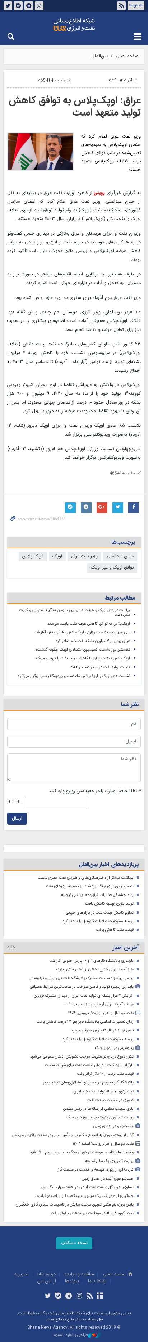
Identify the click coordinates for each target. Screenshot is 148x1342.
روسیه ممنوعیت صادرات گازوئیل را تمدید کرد (98, 921)
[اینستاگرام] (79, 1296)
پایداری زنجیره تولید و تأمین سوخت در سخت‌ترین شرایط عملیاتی (82, 986)
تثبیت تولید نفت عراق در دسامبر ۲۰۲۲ (100, 667)
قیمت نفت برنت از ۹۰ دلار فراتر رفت (105, 1074)
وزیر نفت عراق (84, 556)
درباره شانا (46, 1274)
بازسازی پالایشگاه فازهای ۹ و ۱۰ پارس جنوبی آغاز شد (92, 961)
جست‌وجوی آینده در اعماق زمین (108, 1178)
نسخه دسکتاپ (74, 1243)
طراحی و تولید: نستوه (71, 1335)
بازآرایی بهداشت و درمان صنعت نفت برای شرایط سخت (89, 1065)
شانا (74, 24)
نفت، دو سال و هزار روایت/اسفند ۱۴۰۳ (103, 1143)
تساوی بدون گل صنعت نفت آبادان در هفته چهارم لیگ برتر (87, 1187)
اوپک (57, 556)
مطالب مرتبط (120, 598)
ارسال (17, 818)
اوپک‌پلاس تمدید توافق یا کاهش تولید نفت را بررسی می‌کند (82, 658)
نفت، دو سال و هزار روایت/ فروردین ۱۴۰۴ (101, 1013)
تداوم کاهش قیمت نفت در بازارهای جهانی (100, 912)
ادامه (11, 947)
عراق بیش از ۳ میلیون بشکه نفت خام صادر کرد (93, 641)
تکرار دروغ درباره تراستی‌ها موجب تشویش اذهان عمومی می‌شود (82, 1056)
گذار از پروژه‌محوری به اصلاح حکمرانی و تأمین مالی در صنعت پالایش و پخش (73, 1135)
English (136, 6)
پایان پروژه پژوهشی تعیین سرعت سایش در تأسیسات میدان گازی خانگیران (75, 1204)
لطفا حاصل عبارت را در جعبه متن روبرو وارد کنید (94, 791)
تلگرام (28, 5)
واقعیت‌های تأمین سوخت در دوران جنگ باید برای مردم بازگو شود (81, 1152)
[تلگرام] (68, 1296)
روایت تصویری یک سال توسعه (109, 1161)
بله (18, 5)
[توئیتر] (47, 1296)
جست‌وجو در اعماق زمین (113, 1126)
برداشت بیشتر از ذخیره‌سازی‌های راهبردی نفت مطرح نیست (86, 877)
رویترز (99, 193)
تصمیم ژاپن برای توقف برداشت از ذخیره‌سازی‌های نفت (90, 886)
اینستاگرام (39, 5)
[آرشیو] (100, 1296)
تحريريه (21, 1274)
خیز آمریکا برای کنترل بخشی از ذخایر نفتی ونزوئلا (94, 969)
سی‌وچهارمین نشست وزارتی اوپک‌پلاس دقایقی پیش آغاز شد (82, 632)
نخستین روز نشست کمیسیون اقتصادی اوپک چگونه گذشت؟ (83, 649)
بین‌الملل (99, 56)
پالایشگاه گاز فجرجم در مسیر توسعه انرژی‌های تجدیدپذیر (88, 1082)
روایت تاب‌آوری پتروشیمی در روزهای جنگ (100, 1117)
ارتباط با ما (97, 1281)
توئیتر (8, 5)
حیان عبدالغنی (120, 556)
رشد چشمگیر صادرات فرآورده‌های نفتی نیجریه (97, 895)
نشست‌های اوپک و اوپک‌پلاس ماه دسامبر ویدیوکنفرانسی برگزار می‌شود (74, 676)
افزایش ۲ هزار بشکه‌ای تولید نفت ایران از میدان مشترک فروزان (84, 995)
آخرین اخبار (125, 948)
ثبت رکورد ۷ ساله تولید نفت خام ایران (104, 1091)
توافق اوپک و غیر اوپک (112, 567)
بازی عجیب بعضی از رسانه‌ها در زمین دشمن (98, 1109)
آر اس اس (46, 1281)
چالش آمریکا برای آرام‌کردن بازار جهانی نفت (99, 1004)
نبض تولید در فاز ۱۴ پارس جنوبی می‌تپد (102, 1030)
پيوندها (72, 1281)
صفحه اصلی (127, 56)
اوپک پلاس (32, 556)
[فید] (89, 1296)
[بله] (58, 1296)
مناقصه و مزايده (79, 1274)
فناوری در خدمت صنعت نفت (110, 1100)
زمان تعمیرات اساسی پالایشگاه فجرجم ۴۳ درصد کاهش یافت (85, 1021)
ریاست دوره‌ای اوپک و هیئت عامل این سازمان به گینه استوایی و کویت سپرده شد (74, 613)
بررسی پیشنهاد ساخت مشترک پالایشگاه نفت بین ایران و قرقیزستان (81, 978)
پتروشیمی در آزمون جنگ (114, 1048)
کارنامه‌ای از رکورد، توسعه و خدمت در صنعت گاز (96, 1169)
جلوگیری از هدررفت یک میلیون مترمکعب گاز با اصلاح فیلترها (84, 1196)
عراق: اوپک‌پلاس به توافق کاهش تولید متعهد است (75, 107)
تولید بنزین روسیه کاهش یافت (109, 903)
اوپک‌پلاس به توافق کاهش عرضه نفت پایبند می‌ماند (88, 623)
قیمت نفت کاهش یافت (115, 930)
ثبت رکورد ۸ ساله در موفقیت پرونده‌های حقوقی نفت (92, 1213)
